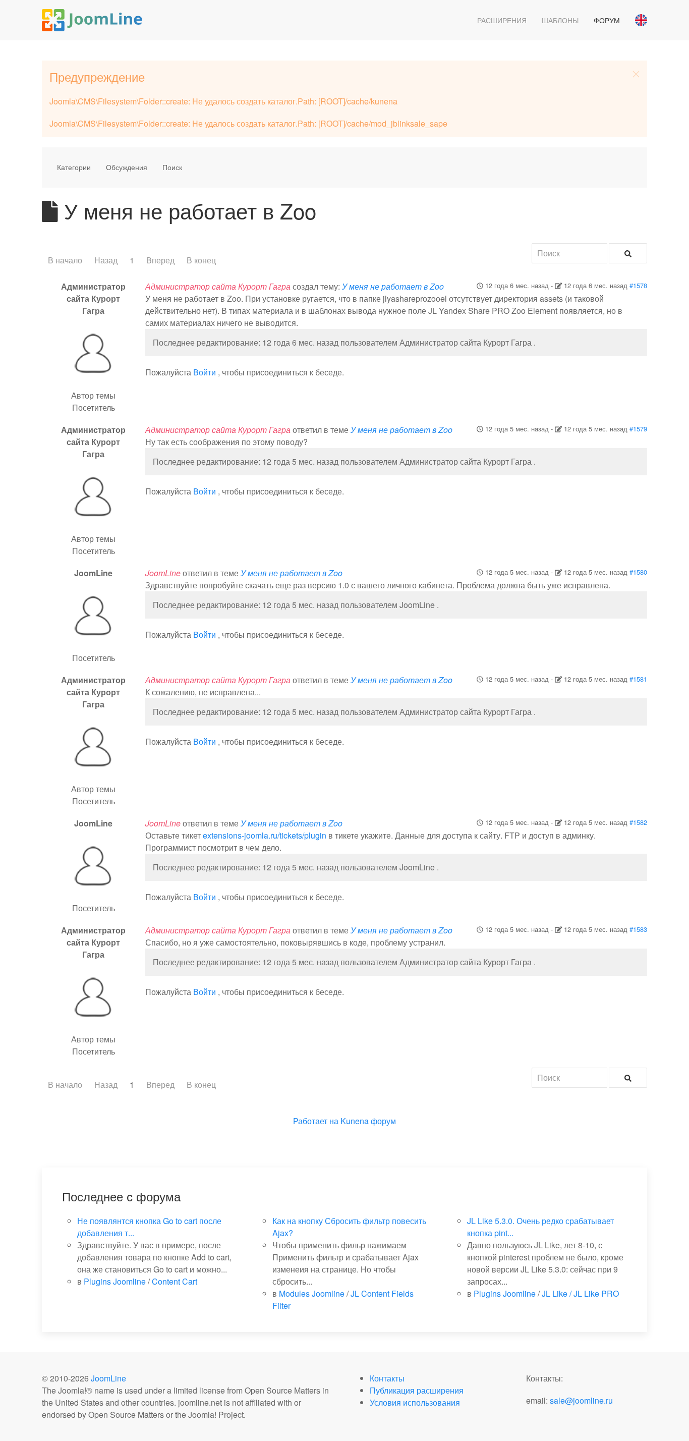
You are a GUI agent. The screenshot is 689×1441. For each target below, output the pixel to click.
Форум (607, 20)
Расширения (502, 20)
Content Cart (174, 1281)
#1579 (638, 428)
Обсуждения (126, 167)
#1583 (638, 929)
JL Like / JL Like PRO (580, 1293)
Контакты (387, 1378)
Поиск (172, 167)
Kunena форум (368, 1121)
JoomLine (108, 1378)
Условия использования (415, 1402)
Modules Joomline (311, 1293)
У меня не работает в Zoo (393, 286)
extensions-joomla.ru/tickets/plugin (264, 835)
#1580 (638, 572)
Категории (74, 167)
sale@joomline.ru (581, 1400)
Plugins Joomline (115, 1281)
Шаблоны (560, 20)
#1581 (638, 679)
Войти (204, 372)
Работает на (315, 1121)
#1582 (638, 822)
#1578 (638, 285)
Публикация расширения (417, 1390)
